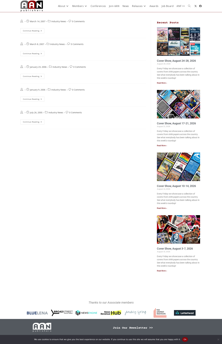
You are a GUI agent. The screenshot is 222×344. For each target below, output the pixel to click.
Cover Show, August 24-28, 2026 (176, 60)
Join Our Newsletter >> (133, 328)
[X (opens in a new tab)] (195, 6)
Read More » (162, 83)
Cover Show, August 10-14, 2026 (176, 186)
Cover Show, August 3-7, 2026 (175, 248)
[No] (218, 339)
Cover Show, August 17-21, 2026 (176, 123)
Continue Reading (33, 30)
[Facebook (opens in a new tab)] (200, 6)
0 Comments (78, 21)
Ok (185, 339)
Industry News (58, 21)
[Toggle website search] (189, 6)
